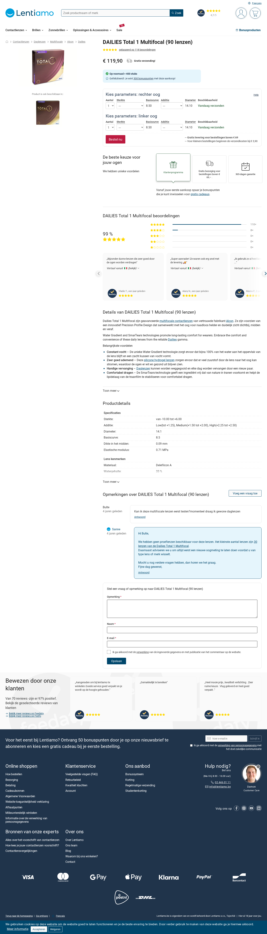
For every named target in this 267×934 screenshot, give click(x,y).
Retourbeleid (73, 780)
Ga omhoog (42, 915)
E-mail (111, 638)
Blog (68, 851)
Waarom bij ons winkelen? (81, 856)
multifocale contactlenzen (176, 321)
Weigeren (55, 929)
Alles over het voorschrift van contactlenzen (32, 840)
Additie (165, 100)
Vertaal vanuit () (122, 268)
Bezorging (11, 780)
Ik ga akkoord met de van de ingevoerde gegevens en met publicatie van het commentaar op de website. (176, 652)
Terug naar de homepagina (19, 915)
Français (257, 3)
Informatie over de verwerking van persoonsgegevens (26, 820)
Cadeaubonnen (14, 791)
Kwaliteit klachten (76, 785)
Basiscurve (152, 100)
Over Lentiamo (74, 840)
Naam (111, 624)
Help (256, 95)
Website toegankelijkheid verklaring (27, 802)
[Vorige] (99, 273)
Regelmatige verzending (140, 785)
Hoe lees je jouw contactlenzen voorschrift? (32, 845)
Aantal (109, 100)
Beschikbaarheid (207, 100)
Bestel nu (115, 139)
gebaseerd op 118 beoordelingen (137, 49)
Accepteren (39, 929)
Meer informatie (17, 929)
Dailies (81, 41)
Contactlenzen (21, 41)
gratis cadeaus (200, 194)
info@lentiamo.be (220, 787)
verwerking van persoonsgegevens (237, 745)
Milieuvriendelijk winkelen (21, 813)
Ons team (71, 845)
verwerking (142, 652)
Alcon (70, 41)
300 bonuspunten (143, 78)
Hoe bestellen (13, 774)
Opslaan (116, 661)
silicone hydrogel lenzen (159, 360)
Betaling (10, 785)
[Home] (6, 41)
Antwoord (139, 517)
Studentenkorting (136, 791)
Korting (129, 780)
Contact (70, 862)
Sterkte (121, 100)
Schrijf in (255, 738)
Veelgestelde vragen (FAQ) (81, 774)
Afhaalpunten (13, 807)
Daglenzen (40, 41)
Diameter (190, 100)
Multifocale (56, 41)
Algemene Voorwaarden (20, 796)
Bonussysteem (134, 774)
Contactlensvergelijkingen (21, 851)
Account (70, 791)
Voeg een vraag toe (245, 493)
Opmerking (114, 596)
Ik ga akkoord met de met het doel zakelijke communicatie (228, 747)
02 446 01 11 (223, 782)
